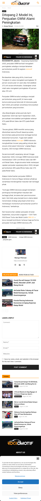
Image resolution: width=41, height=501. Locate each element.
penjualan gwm (7, 239)
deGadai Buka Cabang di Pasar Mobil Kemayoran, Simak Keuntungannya (26, 292)
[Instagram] (16, 265)
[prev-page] (3, 310)
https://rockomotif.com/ (20, 261)
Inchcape (20, 140)
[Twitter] (25, 265)
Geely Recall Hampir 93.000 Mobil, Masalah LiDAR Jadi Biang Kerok (25, 282)
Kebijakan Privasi (26, 498)
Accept (20, 482)
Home (4, 8)
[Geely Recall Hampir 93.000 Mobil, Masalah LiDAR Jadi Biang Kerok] (7, 282)
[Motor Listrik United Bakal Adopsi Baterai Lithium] (7, 404)
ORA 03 (31, 217)
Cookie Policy (13, 498)
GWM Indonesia (12, 237)
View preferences (20, 493)
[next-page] (6, 310)
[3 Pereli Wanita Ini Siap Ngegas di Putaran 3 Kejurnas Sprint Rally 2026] (7, 394)
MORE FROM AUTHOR (26, 275)
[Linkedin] (20, 265)
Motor (16, 406)
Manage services (20, 476)
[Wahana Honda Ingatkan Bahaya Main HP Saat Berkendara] (7, 414)
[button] (38, 459)
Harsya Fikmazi (8, 26)
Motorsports (18, 396)
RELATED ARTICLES (10, 275)
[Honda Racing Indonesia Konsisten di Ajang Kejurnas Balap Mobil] (7, 303)
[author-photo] (20, 255)
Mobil (9, 8)
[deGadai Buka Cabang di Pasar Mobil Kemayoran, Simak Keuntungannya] (7, 292)
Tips (16, 416)
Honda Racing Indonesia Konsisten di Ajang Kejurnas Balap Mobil (25, 302)
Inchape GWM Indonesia (25, 237)
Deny (20, 488)
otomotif (29, 69)
